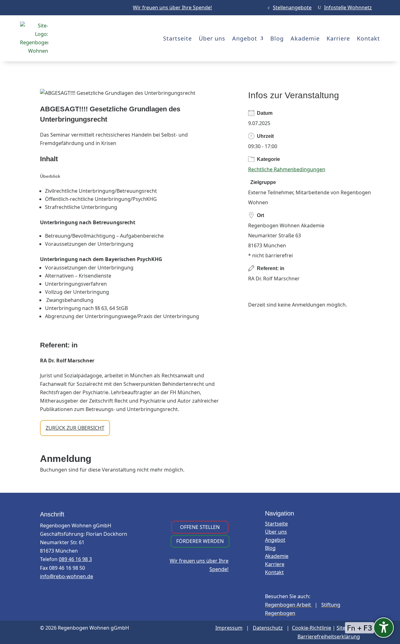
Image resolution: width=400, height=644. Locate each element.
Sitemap (346, 627)
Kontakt (368, 38)
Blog (277, 38)
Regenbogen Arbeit (288, 604)
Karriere (338, 38)
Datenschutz (268, 627)
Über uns (212, 38)
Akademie (305, 38)
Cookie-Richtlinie (311, 627)
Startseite (177, 38)
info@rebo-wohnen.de (66, 576)
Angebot (244, 38)
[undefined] (383, 627)
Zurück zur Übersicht (75, 427)
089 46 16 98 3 (75, 559)
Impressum (228, 627)
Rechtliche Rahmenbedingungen (286, 169)
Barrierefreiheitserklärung (329, 636)
